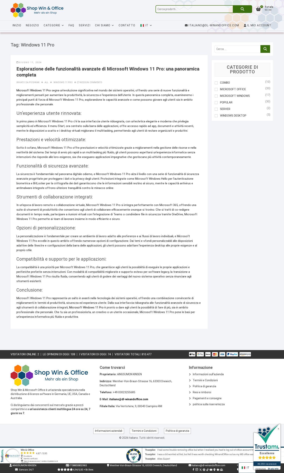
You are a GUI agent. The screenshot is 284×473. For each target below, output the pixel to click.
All (46, 82)
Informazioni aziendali (108, 430)
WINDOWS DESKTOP (233, 115)
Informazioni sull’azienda (208, 374)
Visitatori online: (24, 354)
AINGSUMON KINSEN (24, 465)
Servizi (84, 25)
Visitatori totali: (128, 354)
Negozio (32, 25)
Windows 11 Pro (63, 82)
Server (225, 109)
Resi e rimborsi (202, 392)
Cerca (242, 9)
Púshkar (34, 82)
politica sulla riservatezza (209, 404)
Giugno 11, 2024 (30, 62)
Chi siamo (103, 25)
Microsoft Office (233, 89)
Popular (226, 102)
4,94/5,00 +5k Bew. (83, 469)
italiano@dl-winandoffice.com (214, 25)
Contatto (127, 25)
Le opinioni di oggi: (57, 354)
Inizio (17, 25)
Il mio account (258, 25)
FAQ (71, 25)
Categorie (52, 25)
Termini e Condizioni (205, 380)
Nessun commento (91, 82)
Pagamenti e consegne (207, 398)
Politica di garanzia (204, 386)
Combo (225, 82)
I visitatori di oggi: (93, 354)
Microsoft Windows (235, 95)
